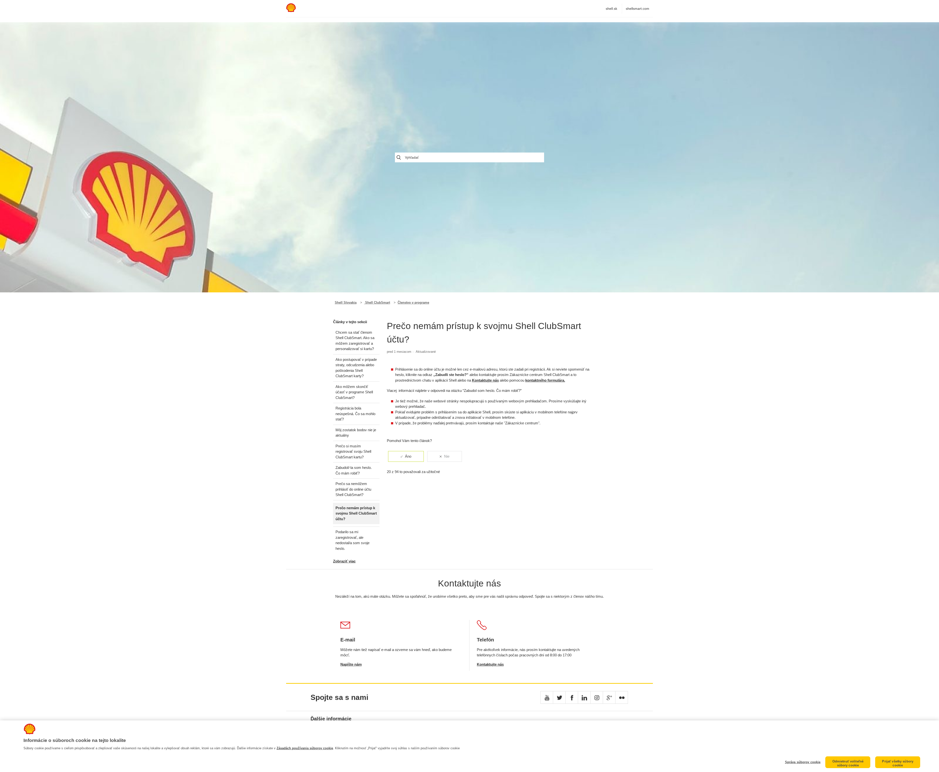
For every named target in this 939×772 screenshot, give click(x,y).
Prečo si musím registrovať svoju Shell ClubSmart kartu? (353, 451)
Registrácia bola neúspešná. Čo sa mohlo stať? (355, 413)
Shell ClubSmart (377, 302)
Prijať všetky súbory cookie (897, 763)
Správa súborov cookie (802, 762)
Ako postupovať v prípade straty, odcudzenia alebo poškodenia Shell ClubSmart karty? (356, 367)
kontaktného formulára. (545, 380)
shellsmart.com (637, 9)
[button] (546, 697)
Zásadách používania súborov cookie (305, 748)
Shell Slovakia (346, 302)
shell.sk (611, 9)
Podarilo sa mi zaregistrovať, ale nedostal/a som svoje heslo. (352, 540)
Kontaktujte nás (485, 380)
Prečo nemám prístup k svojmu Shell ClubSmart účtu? (356, 513)
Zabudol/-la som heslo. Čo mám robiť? (353, 470)
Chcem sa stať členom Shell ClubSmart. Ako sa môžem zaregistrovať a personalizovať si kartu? (354, 340)
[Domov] (291, 11)
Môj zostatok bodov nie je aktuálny (355, 433)
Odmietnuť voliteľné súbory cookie (847, 763)
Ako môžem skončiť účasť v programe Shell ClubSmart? (354, 392)
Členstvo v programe (413, 302)
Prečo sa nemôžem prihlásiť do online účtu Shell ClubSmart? (353, 489)
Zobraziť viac (344, 561)
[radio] (406, 456)
